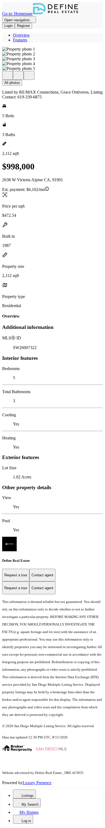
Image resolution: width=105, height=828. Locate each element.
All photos (12, 83)
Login (8, 26)
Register (23, 26)
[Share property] (29, 75)
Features (20, 40)
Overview (21, 35)
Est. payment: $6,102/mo (23, 189)
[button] (52, 49)
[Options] (7, 75)
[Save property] (18, 75)
